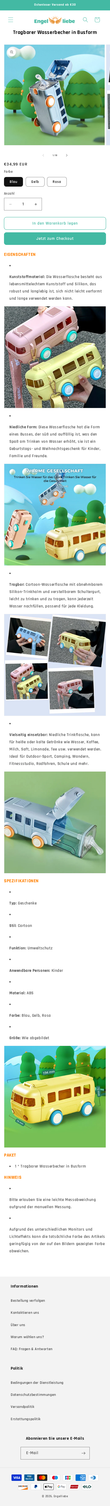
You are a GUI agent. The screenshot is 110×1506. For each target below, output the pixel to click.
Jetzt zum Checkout (55, 238)
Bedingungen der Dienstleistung (37, 1382)
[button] (11, 20)
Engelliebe (61, 1496)
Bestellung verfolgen (28, 1300)
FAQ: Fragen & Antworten (32, 1349)
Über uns (18, 1325)
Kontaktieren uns (25, 1312)
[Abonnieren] (83, 1453)
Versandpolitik (22, 1406)
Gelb (35, 181)
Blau (13, 181)
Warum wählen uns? (27, 1337)
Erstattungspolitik (26, 1419)
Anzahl (9, 193)
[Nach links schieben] (43, 155)
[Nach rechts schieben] (67, 155)
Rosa (57, 181)
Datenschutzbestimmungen (33, 1394)
